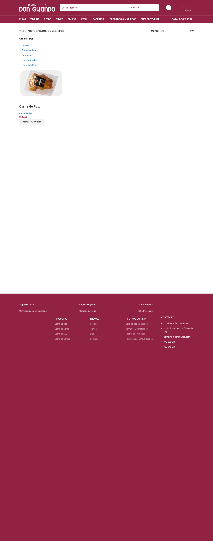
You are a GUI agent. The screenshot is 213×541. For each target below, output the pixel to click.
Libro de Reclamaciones (137, 324)
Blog (92, 334)
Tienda (93, 329)
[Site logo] (37, 7)
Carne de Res (61, 324)
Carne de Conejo (62, 339)
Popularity (26, 45)
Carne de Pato (30, 106)
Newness (26, 55)
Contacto (94, 339)
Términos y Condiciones (137, 329)
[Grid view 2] (170, 31)
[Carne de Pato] (41, 83)
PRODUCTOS (61, 319)
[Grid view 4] (180, 31)
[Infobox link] (47, 304)
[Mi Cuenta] (168, 8)
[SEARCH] (155, 7)
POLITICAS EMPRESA (136, 319)
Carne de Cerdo (62, 329)
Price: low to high (30, 60)
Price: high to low (30, 65)
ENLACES (94, 319)
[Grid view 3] (175, 31)
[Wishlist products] (175, 8)
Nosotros (94, 324)
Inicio (21, 31)
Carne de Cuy (61, 334)
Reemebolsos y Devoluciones (139, 339)
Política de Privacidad (135, 334)
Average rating (29, 50)
